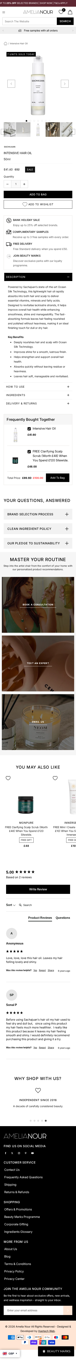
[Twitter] (12, 1153)
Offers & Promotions (18, 1209)
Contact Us (12, 1170)
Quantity (9, 176)
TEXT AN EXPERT (38, 663)
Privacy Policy (14, 1271)
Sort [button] (9, 905)
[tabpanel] (38, 1099)
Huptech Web (46, 1331)
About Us (10, 1249)
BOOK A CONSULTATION (38, 604)
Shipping (10, 1184)
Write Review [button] (38, 889)
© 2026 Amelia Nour (18, 1326)
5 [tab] (46, 1121)
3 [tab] (38, 1121)
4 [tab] (42, 1121)
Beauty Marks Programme (22, 1217)
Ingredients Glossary (18, 1232)
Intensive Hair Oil (44, 428)
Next (73, 30)
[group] (38, 872)
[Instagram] (19, 1153)
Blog (7, 1256)
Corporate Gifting (16, 1224)
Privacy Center (14, 1279)
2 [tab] (34, 1121)
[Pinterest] (25, 1153)
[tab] (38, 328)
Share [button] (51, 970)
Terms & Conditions (17, 1264)
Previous (3, 30)
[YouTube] (32, 1153)
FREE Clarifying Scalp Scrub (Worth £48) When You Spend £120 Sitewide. (50, 455)
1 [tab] (31, 1121)
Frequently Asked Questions (23, 1177)
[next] (65, 84)
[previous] (11, 84)
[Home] (5, 43)
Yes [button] (35, 970)
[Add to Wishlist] (8, 778)
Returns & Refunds (16, 1192)
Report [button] (42, 970)
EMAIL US (38, 721)
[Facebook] (5, 1153)
